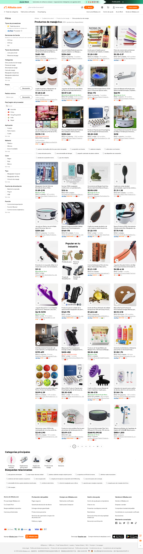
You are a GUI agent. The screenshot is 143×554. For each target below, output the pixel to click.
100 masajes (11, 487)
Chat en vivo (91, 504)
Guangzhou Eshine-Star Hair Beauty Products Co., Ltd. (125, 58)
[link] (140, 535)
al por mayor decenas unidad (35, 474)
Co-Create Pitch (9, 504)
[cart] (108, 7)
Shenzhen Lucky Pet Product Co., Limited (46, 396)
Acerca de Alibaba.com (11, 497)
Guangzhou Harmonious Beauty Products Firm (73, 358)
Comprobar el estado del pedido (125, 508)
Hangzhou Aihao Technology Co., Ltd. (99, 138)
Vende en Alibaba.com (122, 501)
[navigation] (18, 232)
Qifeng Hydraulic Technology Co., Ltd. (125, 436)
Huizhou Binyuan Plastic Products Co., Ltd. (73, 58)
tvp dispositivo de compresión (113, 153)
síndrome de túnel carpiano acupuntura (19, 479)
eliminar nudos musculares (108, 474)
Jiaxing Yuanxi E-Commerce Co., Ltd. (46, 436)
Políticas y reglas (37, 521)
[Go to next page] (101, 446)
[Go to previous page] (70, 446)
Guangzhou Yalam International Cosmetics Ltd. (125, 316)
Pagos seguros (36, 501)
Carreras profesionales (11, 512)
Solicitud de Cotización (66, 504)
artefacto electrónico (48, 483)
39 (97, 446)
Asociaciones (119, 515)
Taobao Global (79, 545)
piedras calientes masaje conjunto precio (60, 474)
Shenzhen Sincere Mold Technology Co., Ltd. (125, 396)
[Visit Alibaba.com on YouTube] (132, 523)
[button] (82, 7)
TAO (86, 545)
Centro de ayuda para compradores (98, 501)
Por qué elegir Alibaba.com (12, 501)
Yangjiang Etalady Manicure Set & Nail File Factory (46, 142)
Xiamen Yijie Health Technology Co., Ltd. (46, 58)
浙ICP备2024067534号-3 (121, 551)
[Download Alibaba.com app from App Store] (118, 536)
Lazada (71, 545)
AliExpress (44, 545)
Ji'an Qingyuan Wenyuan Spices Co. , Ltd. (99, 58)
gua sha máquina (64, 157)
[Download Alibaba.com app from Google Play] (132, 536)
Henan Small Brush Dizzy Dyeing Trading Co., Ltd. (46, 99)
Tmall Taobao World (62, 545)
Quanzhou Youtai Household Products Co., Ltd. (46, 356)
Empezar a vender (120, 504)
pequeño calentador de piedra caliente (88, 153)
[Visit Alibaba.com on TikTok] (136, 523)
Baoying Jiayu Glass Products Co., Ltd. (46, 196)
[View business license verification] (89, 551)
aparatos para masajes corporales (92, 483)
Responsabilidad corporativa (12, 508)
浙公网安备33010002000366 (103, 551)
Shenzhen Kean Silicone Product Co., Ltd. (73, 98)
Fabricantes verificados (67, 501)
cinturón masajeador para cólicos (68, 483)
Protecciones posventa (39, 512)
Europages (100, 545)
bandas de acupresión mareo (46, 157)
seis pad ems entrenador (15, 474)
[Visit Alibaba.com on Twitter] (124, 523)
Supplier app (82, 536)
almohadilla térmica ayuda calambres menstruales (22, 483)
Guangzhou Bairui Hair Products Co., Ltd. (125, 194)
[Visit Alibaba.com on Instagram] (128, 523)
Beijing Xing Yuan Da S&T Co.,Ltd (45, 317)
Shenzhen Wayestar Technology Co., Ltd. (99, 196)
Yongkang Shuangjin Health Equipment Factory (99, 358)
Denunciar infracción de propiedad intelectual (97, 516)
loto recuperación (41, 479)
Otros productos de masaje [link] (80, 18)
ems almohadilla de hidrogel (64, 153)
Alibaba (37, 18)
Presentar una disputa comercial (97, 508)
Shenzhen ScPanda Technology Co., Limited (125, 234)
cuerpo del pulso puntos (44, 153)
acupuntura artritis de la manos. (86, 474)
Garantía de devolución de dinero (42, 504)
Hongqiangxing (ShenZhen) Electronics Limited (73, 194)
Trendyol (92, 545)
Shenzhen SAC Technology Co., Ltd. (46, 275)
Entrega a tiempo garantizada (40, 508)
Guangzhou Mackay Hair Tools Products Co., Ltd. (99, 234)
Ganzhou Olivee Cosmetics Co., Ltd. (124, 356)
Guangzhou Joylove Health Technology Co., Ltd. (125, 273)
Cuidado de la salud (48, 18)
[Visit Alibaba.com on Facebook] (116, 523)
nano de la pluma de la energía (93, 479)
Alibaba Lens (13, 536)
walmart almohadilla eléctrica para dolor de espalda (52, 149)
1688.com (51, 545)
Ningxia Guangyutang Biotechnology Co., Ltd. (73, 436)
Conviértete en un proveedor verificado (127, 512)
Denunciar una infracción (95, 521)
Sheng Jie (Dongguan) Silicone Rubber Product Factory (99, 398)
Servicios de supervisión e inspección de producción (43, 516)
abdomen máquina (95, 149)
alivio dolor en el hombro (113, 149)
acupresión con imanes (78, 149)
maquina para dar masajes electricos (118, 483)
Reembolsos (91, 512)
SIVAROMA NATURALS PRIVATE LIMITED (99, 316)
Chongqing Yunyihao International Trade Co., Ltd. (99, 273)
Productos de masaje (63, 18)
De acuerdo (26, 88)
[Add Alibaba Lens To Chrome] (31, 536)
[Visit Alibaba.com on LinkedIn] (120, 523)
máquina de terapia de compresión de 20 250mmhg (65, 479)
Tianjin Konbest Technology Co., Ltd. (72, 234)
